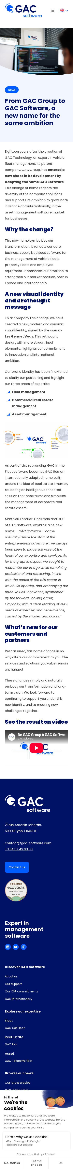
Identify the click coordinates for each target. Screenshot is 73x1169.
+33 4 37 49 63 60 (19, 849)
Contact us (17, 867)
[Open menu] (52, 10)
